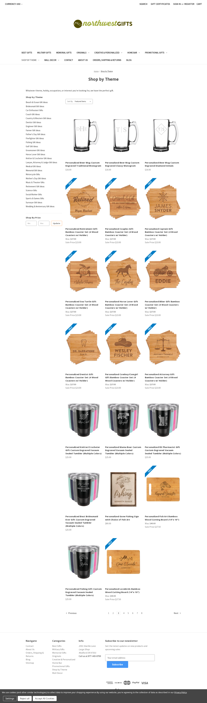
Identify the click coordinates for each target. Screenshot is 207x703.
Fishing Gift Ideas (33, 142)
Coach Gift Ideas (33, 114)
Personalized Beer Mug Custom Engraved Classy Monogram (122, 164)
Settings (9, 698)
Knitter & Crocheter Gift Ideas (39, 158)
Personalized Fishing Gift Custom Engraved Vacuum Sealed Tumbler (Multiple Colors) (83, 592)
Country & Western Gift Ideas (38, 118)
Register (189, 4)
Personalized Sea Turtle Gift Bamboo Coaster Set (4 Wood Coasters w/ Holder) (81, 304)
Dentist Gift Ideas (33, 122)
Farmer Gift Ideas (33, 130)
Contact (68, 60)
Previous (72, 613)
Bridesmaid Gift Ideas (35, 106)
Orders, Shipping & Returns (107, 60)
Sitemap (30, 662)
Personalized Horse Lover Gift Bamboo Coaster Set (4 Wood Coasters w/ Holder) (121, 304)
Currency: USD (13, 4)
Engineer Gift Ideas (34, 126)
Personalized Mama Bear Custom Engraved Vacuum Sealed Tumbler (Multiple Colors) (123, 450)
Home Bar (132, 52)
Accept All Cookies (44, 698)
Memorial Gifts (64, 52)
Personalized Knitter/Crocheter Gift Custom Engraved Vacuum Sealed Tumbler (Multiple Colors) (83, 450)
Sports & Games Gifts (35, 198)
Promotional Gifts (154, 52)
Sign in (177, 4)
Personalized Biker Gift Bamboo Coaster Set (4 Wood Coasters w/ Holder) (162, 304)
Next (176, 613)
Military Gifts (44, 52)
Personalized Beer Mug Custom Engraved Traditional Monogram (83, 164)
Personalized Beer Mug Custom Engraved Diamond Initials (162, 164)
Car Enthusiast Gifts (34, 110)
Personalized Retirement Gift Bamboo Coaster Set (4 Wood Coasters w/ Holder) (81, 232)
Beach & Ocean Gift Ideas (37, 102)
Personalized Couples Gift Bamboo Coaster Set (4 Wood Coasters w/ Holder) (121, 232)
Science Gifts (31, 190)
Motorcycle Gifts (33, 174)
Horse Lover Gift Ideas (35, 154)
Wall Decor (50, 60)
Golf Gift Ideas (32, 146)
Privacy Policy (180, 692)
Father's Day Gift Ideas (35, 134)
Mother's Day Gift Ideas (36, 178)
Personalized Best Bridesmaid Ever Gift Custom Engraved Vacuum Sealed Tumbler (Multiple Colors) (81, 521)
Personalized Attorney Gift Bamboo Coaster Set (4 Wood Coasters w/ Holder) (161, 377)
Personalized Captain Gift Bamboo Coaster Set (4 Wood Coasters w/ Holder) (161, 232)
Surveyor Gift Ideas (34, 202)
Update (56, 223)
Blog (129, 60)
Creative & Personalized (106, 52)
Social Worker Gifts (34, 194)
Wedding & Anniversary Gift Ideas (40, 206)
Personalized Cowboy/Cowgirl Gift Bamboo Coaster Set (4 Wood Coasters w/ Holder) (121, 377)
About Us (83, 60)
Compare (82, 138)
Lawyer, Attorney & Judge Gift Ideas (41, 162)
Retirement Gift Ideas (35, 186)
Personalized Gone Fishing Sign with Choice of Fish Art (122, 518)
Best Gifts (27, 52)
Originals (81, 52)
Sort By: (70, 101)
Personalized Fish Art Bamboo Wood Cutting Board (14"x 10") (162, 518)
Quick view (83, 133)
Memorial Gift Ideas (34, 170)
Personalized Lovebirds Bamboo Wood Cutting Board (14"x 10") (122, 590)
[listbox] (83, 101)
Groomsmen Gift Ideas (35, 150)
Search (143, 4)
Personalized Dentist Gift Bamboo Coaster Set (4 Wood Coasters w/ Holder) (81, 377)
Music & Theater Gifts (35, 182)
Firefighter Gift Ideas (35, 138)
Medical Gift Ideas (33, 166)
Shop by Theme (29, 60)
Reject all (24, 698)
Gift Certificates (160, 4)
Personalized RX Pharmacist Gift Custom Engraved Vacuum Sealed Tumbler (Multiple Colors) (163, 450)
